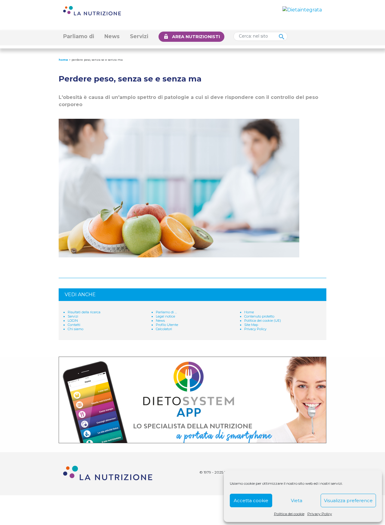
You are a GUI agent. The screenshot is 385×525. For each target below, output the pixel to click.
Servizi (139, 36)
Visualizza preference (348, 500)
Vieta (296, 500)
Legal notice (165, 316)
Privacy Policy (319, 513)
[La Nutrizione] (92, 10)
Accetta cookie (251, 500)
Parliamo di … (166, 312)
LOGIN (73, 320)
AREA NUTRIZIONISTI (196, 36)
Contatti (74, 325)
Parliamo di (78, 36)
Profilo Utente (167, 325)
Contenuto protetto (259, 316)
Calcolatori (164, 329)
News (112, 36)
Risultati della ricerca (84, 312)
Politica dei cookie (289, 513)
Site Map (251, 325)
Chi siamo (75, 329)
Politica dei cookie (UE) (262, 320)
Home (63, 59)
